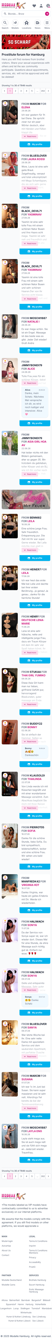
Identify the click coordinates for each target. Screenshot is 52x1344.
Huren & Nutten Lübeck (19, 1321)
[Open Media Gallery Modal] (10, 625)
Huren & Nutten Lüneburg (18, 1316)
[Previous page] (4, 91)
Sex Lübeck (38, 1321)
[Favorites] (34, 6)
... (37, 91)
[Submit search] (47, 14)
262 (43, 91)
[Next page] (48, 91)
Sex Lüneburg (39, 1316)
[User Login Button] (41, 6)
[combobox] (26, 14)
